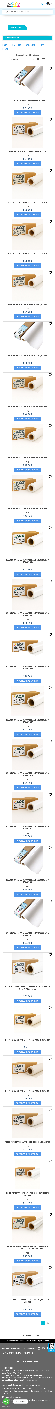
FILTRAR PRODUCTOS (12, 38)
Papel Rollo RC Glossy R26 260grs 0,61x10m (27, 151)
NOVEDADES (16, 1349)
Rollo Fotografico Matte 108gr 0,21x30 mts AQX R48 (27, 1040)
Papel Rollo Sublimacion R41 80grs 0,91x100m (27, 458)
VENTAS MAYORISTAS (12, 1353)
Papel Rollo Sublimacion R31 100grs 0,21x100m (27, 202)
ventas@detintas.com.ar (12, 1385)
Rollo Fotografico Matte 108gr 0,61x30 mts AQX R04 (27, 1091)
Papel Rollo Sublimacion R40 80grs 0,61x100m (27, 407)
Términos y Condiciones (11, 1397)
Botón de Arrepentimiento (27, 1361)
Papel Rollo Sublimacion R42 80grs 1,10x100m (27, 509)
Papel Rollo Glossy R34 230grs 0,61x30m (27, 100)
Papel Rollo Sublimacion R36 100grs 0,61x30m (27, 305)
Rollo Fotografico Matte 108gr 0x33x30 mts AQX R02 (27, 1142)
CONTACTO (28, 1353)
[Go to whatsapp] (6, 1401)
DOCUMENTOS (30, 1349)
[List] (43, 59)
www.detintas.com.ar (31, 1385)
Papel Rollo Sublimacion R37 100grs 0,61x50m (27, 356)
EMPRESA (6, 1349)
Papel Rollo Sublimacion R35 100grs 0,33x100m (27, 254)
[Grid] (38, 59)
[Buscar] (4, 12)
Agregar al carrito (29, 112)
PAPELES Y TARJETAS (15, 45)
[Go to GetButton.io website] (6, 1406)
